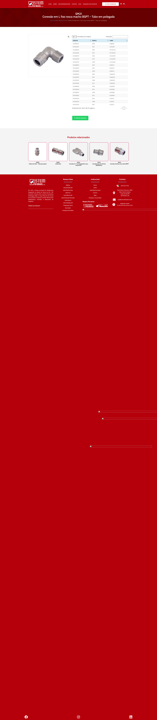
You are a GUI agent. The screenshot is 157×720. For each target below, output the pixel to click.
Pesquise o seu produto (90, 4)
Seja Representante (64, 4)
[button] (68, 36)
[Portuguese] (124, 4)
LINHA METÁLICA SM (60, 20)
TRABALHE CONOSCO (34, 206)
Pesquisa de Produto (68, 210)
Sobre (55, 4)
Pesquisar (109, 36)
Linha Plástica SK (68, 195)
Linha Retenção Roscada (67, 198)
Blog (79, 4)
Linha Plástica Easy (68, 190)
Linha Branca (68, 200)
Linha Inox (68, 193)
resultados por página (84, 36)
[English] (121, 4)
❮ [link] (121, 108)
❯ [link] (126, 108)
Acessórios (68, 208)
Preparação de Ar (67, 205)
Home (50, 4)
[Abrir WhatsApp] (152, 715)
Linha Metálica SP (68, 187)
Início (51, 20)
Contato (74, 4)
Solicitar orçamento (81, 118)
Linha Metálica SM (68, 203)
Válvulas (68, 185)
